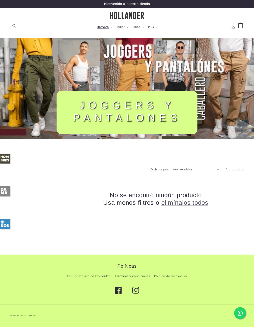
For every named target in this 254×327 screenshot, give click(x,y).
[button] (14, 26)
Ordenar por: (159, 169)
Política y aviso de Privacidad (89, 276)
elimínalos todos (184, 202)
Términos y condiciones (132, 276)
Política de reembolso (170, 276)
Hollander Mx (28, 315)
